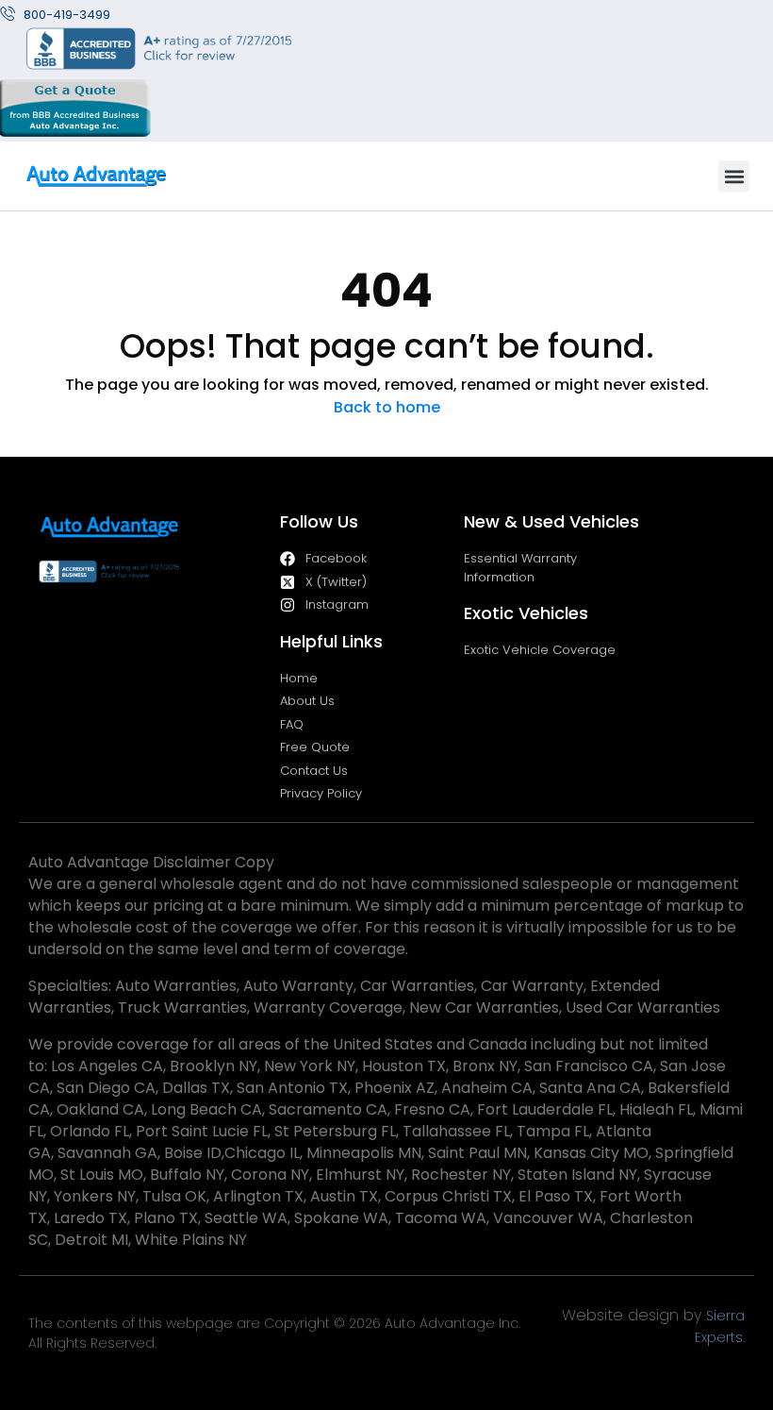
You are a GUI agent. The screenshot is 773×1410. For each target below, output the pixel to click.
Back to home (387, 407)
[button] (733, 176)
